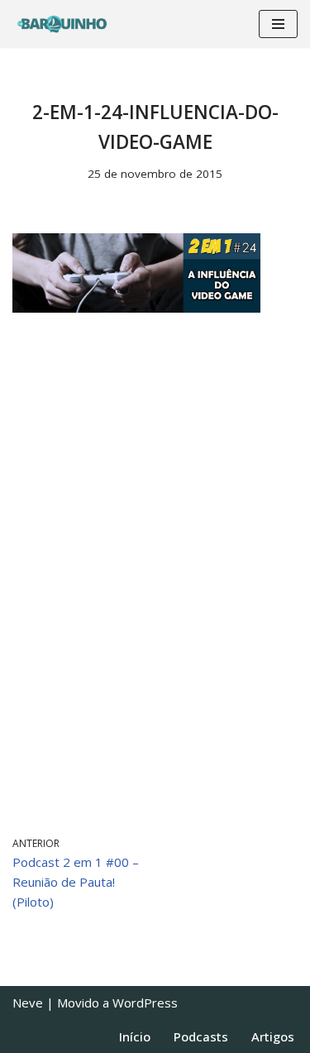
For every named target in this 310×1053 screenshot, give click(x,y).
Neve (27, 1002)
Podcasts (201, 1036)
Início (134, 1036)
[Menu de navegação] (278, 24)
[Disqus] (155, 574)
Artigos (272, 1036)
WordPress (145, 1002)
